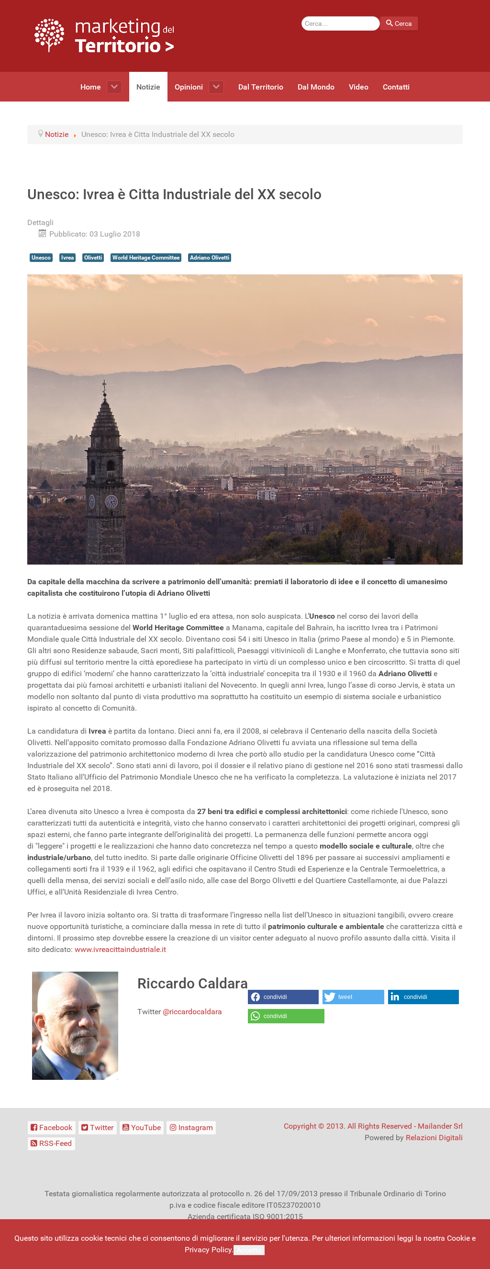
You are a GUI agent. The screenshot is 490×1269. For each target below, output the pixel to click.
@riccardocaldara (192, 1011)
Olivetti (93, 257)
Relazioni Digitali (434, 1137)
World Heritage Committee (145, 257)
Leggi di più (286, 1249)
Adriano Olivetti (209, 257)
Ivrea (67, 257)
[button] (283, 997)
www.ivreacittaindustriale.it (120, 949)
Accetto (249, 1250)
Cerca (403, 23)
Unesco (41, 257)
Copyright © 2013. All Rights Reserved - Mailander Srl (373, 1126)
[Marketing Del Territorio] (104, 35)
